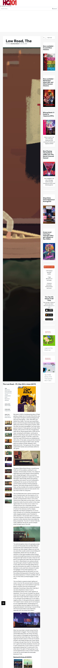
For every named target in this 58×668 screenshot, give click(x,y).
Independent (8, 395)
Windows (7, 400)
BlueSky (3, 6)
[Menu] (3, 603)
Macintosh (7, 398)
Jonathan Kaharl (15, 43)
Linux (6, 397)
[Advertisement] (29, 21)
